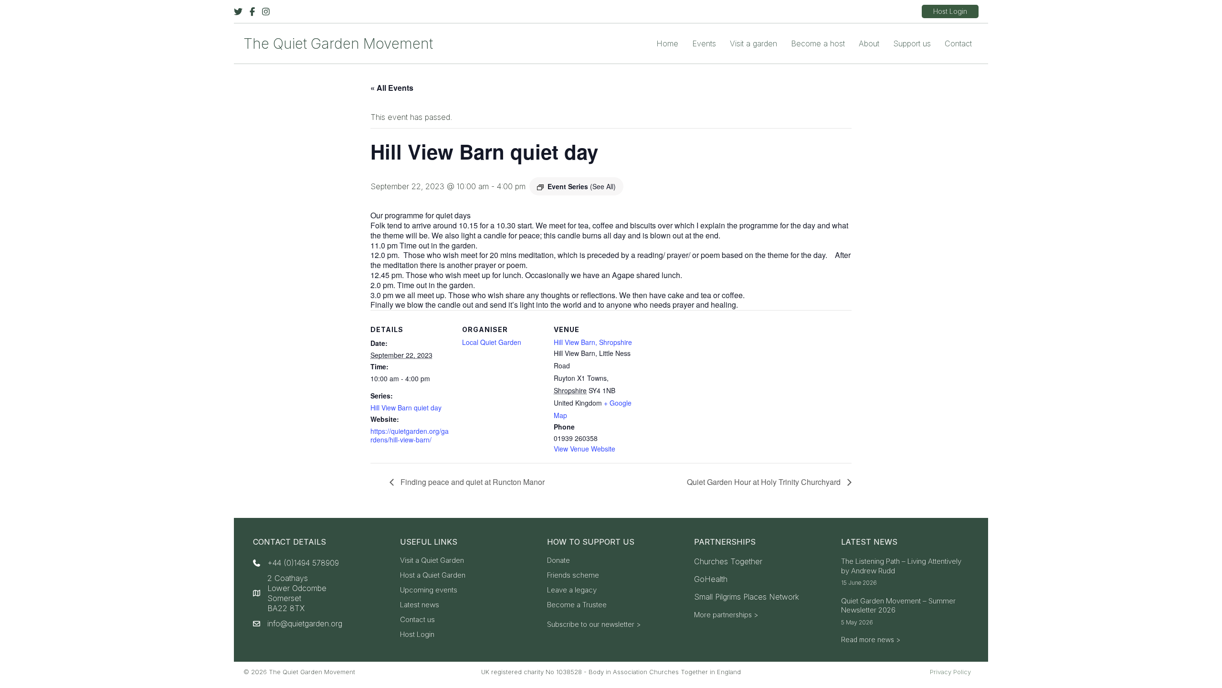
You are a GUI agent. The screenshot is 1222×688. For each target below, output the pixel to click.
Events (704, 43)
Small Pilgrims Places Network (746, 597)
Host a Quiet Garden (432, 575)
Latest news (419, 605)
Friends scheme (573, 575)
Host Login (417, 635)
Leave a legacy (572, 590)
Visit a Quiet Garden (432, 561)
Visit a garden (753, 43)
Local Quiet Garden (491, 342)
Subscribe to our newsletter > (594, 624)
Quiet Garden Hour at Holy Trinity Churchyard (765, 481)
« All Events (391, 87)
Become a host (818, 43)
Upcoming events (428, 590)
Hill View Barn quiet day (406, 407)
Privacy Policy (950, 672)
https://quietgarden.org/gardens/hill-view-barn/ (409, 435)
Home (667, 43)
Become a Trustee (577, 605)
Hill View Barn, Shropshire (593, 342)
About (869, 43)
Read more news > (870, 639)
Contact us (417, 620)
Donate (558, 561)
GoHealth (710, 579)
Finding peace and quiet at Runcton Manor (472, 481)
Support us (912, 43)
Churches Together (728, 561)
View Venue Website (584, 448)
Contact (958, 43)
